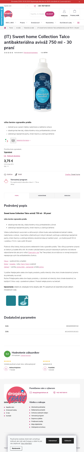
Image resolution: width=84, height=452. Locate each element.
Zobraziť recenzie (26, 355)
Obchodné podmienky (38, 407)
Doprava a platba (36, 418)
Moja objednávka (36, 424)
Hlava (6, 261)
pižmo (41, 267)
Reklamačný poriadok (38, 410)
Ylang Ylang (24, 264)
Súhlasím (67, 441)
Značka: (72, 174)
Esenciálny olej (33, 252)
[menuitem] (11, 23)
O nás (8, 413)
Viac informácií (26, 443)
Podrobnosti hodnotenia (31, 52)
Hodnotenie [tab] (42, 195)
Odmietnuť (53, 441)
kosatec (12, 264)
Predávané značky (37, 421)
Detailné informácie (23, 140)
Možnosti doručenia (13, 156)
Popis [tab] (17, 195)
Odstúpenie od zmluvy (38, 427)
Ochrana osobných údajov (39, 413)
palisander (30, 267)
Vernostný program (37, 415)
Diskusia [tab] (67, 195)
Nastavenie (16, 448)
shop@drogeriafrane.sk (40, 392)
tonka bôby (20, 267)
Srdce (6, 264)
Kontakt (8, 416)
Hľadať (49, 14)
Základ (6, 267)
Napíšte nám (7, 6)
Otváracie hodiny (11, 410)
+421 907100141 (61, 392)
